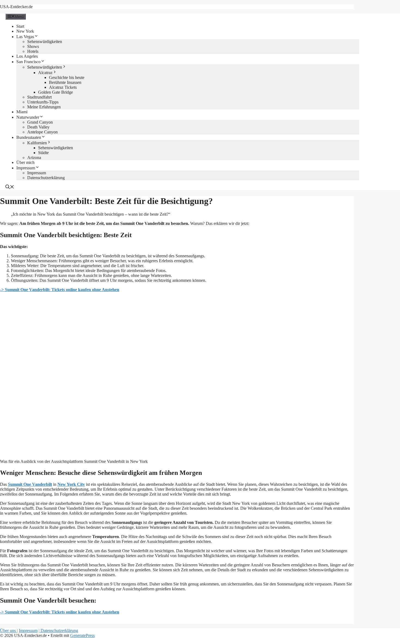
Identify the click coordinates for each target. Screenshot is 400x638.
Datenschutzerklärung (46, 177)
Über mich (25, 162)
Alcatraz (45, 72)
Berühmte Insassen (65, 82)
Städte (43, 152)
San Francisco (28, 61)
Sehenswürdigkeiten (44, 41)
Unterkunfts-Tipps (43, 102)
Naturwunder (27, 117)
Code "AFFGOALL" (362, 9)
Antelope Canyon (42, 132)
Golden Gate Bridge (55, 92)
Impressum (25, 168)
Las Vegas (25, 36)
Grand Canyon (40, 122)
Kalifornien (37, 143)
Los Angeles (27, 56)
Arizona (34, 157)
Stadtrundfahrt (39, 97)
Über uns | (9, 630)
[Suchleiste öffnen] (9, 187)
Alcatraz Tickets (63, 87)
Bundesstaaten (28, 137)
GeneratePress (82, 635)
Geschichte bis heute (66, 77)
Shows (33, 46)
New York (25, 31)
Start (20, 26)
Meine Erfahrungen (44, 107)
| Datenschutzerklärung (58, 630)
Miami (21, 111)
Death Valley (38, 127)
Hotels (32, 51)
